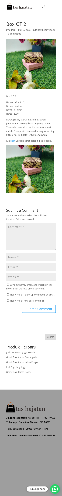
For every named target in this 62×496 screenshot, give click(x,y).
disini (12, 140)
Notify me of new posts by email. (27, 300)
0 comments (14, 33)
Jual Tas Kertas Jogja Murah (20, 352)
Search (50, 336)
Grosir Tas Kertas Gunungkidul (21, 357)
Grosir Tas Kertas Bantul (18, 371)
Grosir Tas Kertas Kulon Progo (22, 362)
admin (12, 29)
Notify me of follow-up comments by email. (32, 294)
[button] (55, 489)
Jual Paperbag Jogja (16, 367)
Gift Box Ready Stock (44, 29)
